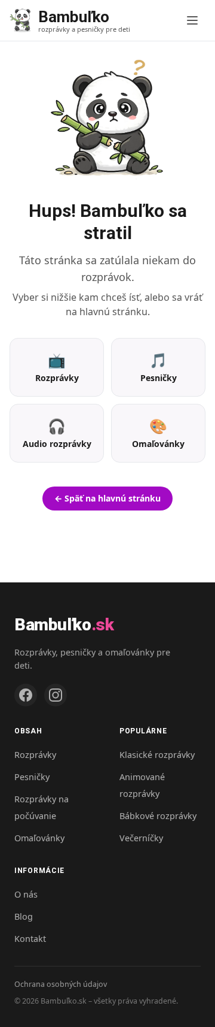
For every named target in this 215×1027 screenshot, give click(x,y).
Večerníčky (141, 838)
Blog (23, 916)
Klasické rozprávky (157, 754)
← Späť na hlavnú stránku (107, 498)
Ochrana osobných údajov (60, 984)
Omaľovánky (39, 838)
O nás (26, 894)
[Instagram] (55, 695)
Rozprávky (35, 754)
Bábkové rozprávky (157, 815)
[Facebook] (25, 695)
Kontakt (30, 938)
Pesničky (32, 777)
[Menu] (192, 20)
